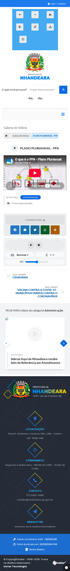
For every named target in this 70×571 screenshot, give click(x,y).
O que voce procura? (14, 89)
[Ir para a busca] (50, 39)
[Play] (31, 245)
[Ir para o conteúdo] (34, 39)
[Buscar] (63, 90)
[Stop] (39, 245)
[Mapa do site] (50, 27)
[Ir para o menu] (42, 39)
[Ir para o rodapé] (34, 48)
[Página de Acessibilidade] (23, 39)
